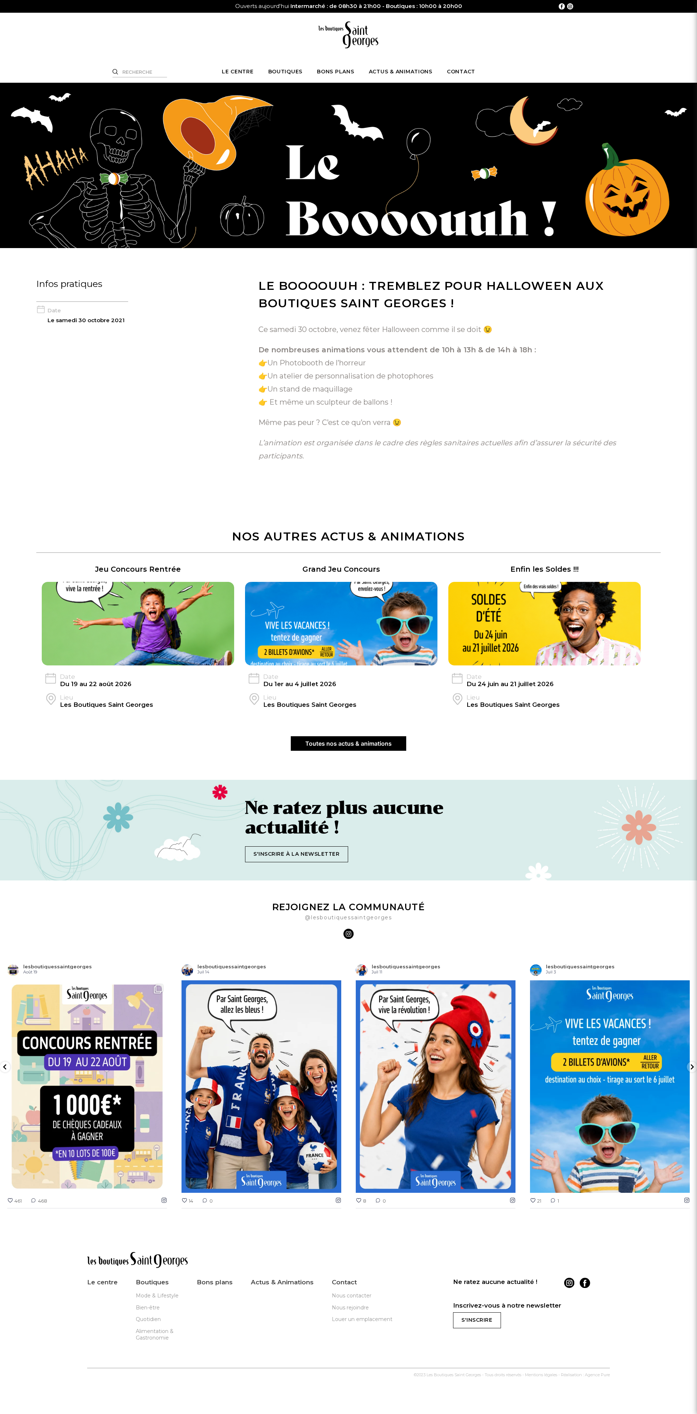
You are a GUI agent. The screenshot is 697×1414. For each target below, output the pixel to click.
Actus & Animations (400, 71)
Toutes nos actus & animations (348, 743)
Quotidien (148, 1319)
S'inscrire (477, 1320)
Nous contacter (351, 1295)
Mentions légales (541, 1374)
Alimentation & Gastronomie (155, 1334)
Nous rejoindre (350, 1307)
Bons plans (335, 71)
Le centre (238, 71)
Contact (461, 71)
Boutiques (285, 71)
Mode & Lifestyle (157, 1295)
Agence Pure (597, 1374)
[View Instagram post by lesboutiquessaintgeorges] (159, 1184)
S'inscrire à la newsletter (296, 854)
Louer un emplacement (362, 1319)
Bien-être (148, 1307)
